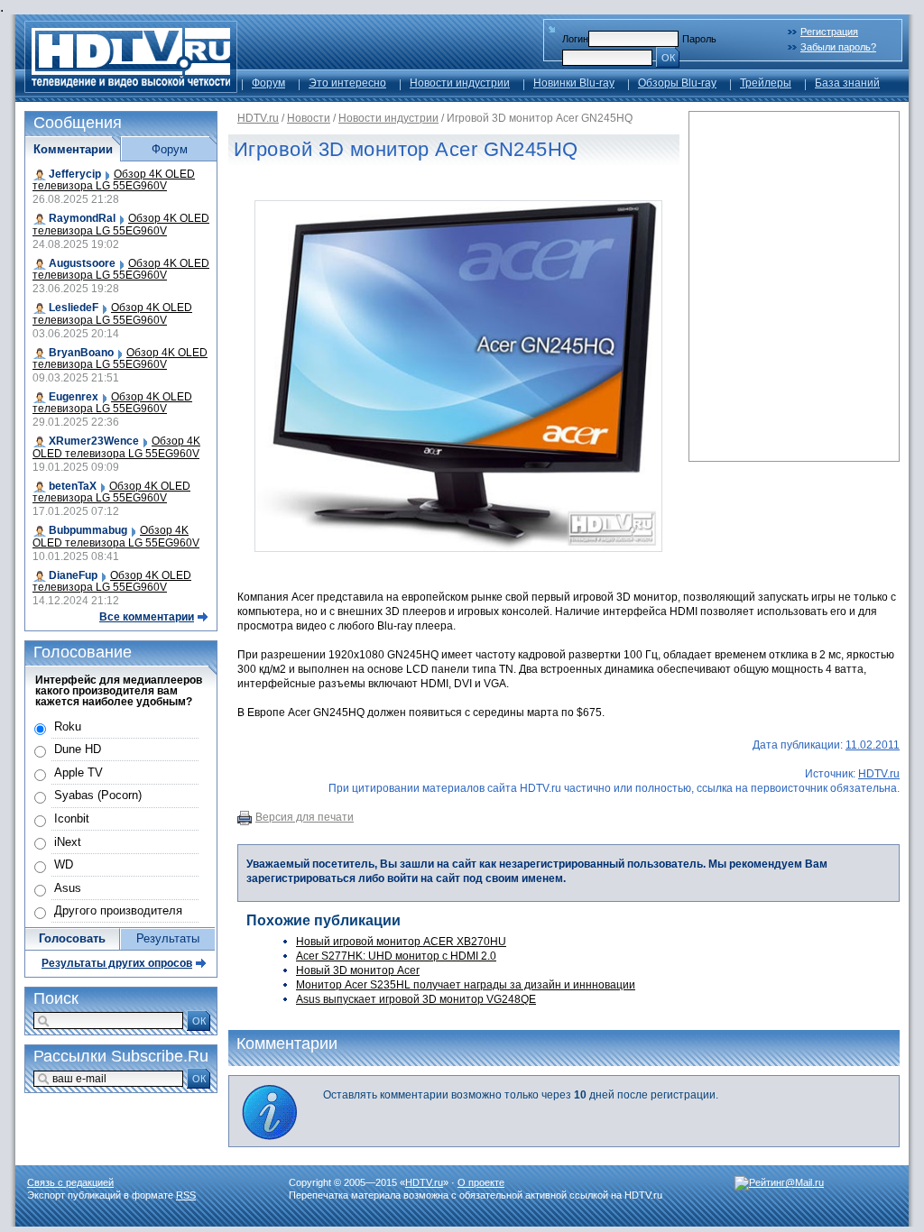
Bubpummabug (88, 530)
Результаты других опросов (117, 963)
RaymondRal (82, 218)
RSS (186, 1195)
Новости (308, 118)
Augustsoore (82, 263)
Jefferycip (75, 174)
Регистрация (829, 31)
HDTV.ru (258, 118)
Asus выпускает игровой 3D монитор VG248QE (416, 999)
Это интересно (347, 83)
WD (63, 864)
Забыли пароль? (838, 46)
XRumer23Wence (94, 441)
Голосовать (72, 938)
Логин (575, 38)
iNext (67, 842)
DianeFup (73, 575)
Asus (67, 888)
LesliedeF (73, 307)
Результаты (167, 938)
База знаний (847, 83)
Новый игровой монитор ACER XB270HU (401, 941)
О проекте (480, 1182)
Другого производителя (118, 910)
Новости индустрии (460, 83)
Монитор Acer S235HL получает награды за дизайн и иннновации (465, 985)
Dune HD (77, 749)
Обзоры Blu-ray (677, 83)
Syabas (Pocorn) (98, 795)
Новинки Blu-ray (573, 83)
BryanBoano (81, 352)
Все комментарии (146, 617)
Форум (268, 83)
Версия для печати (304, 817)
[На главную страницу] (130, 88)
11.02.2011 (872, 745)
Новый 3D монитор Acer (358, 970)
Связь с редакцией (70, 1182)
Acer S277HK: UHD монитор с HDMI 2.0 (396, 956)
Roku (67, 726)
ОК (668, 57)
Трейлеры (765, 83)
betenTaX (73, 486)
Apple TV (78, 772)
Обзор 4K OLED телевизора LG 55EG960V (113, 180)
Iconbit (71, 818)
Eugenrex (73, 397)
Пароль (699, 38)
